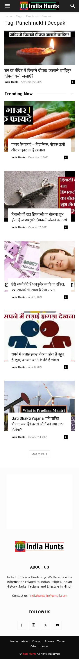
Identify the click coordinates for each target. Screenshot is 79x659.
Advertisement (39, 646)
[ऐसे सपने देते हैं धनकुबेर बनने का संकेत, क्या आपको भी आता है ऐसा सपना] (39, 266)
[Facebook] (21, 625)
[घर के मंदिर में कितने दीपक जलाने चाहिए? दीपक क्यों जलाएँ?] (39, 48)
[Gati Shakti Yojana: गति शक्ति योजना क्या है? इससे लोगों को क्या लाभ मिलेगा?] (39, 406)
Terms (61, 641)
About (25, 641)
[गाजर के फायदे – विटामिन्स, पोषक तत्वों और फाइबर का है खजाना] (39, 126)
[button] (7, 6)
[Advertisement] (39, 501)
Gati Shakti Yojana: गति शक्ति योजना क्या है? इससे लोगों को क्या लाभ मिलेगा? (37, 424)
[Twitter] (45, 625)
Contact (36, 641)
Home (8, 16)
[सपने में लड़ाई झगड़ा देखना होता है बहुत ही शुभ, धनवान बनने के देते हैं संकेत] (39, 336)
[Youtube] (57, 625)
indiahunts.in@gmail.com (48, 595)
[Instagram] (33, 625)
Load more (38, 454)
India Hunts (11, 81)
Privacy (49, 641)
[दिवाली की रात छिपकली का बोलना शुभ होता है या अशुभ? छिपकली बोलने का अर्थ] (39, 196)
